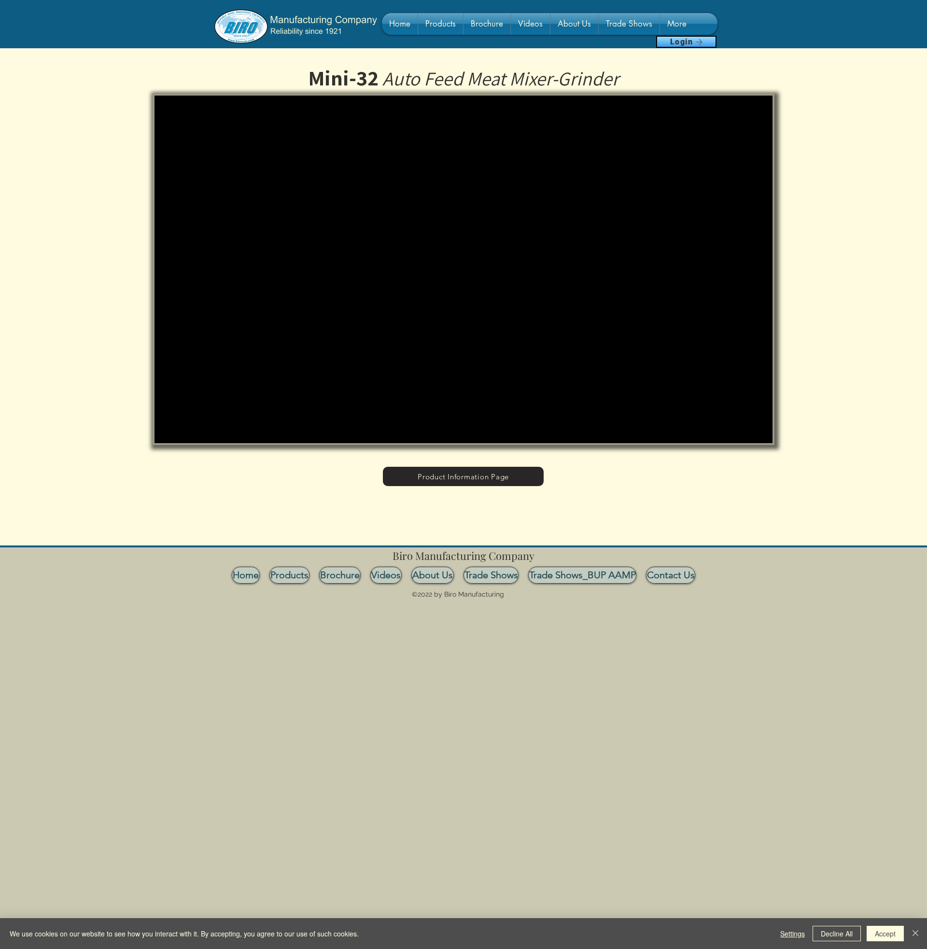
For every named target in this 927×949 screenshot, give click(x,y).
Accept (885, 933)
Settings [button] (792, 933)
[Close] (915, 933)
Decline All (837, 933)
